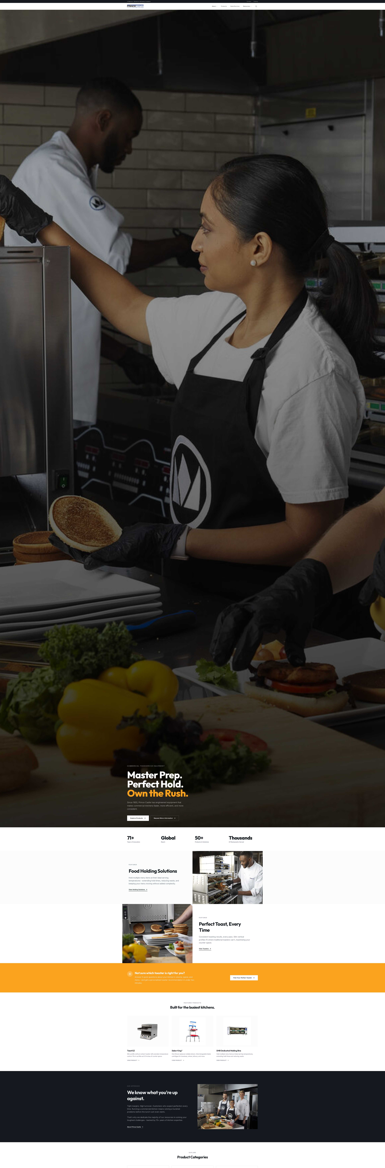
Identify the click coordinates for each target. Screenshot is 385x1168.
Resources (246, 6)
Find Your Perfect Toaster (242, 978)
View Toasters (204, 948)
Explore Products (136, 818)
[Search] (256, 6)
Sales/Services (235, 6)
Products (224, 6)
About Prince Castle (134, 1127)
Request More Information (163, 818)
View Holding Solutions (137, 889)
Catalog (256, 1)
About (214, 6)
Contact (249, 1)
